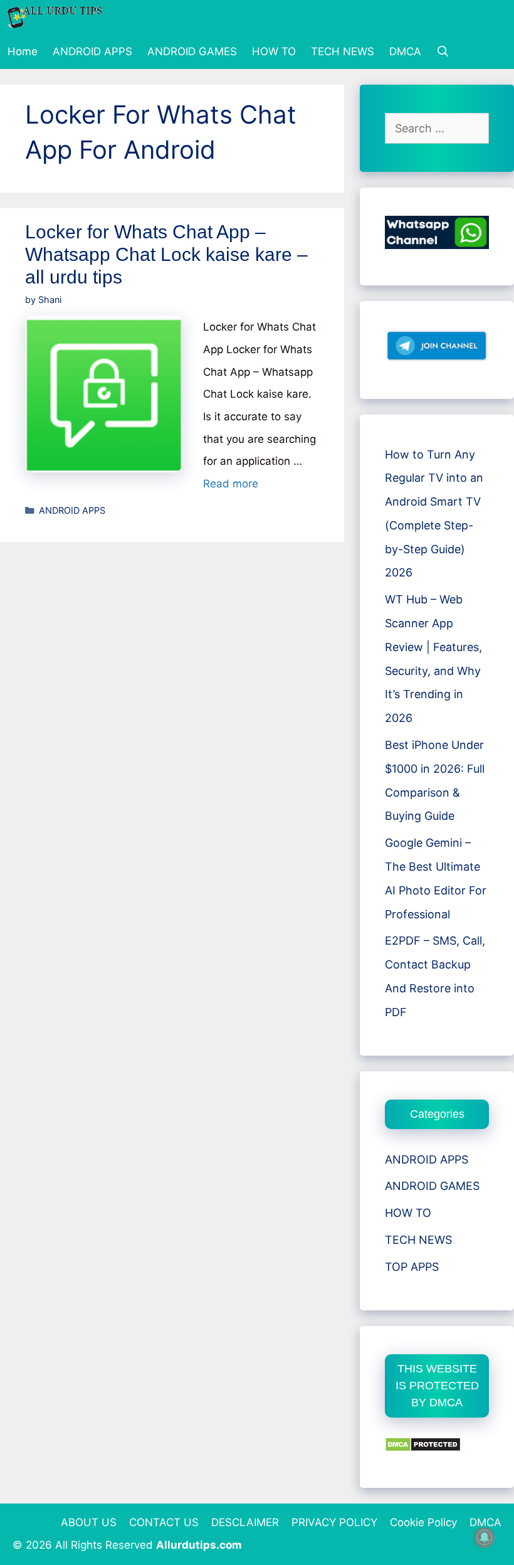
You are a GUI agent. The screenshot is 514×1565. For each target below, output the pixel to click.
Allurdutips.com (199, 1545)
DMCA (405, 51)
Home (23, 51)
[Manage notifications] (485, 1537)
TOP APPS (412, 1266)
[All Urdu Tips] (58, 17)
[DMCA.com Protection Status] (423, 1448)
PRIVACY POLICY (334, 1522)
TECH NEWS (342, 51)
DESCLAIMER (245, 1522)
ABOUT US (89, 1522)
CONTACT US (164, 1522)
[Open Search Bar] (443, 51)
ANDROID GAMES (192, 51)
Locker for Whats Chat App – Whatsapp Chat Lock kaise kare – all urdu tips (166, 254)
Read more (230, 483)
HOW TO (274, 51)
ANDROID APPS (92, 51)
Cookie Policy (423, 1522)
